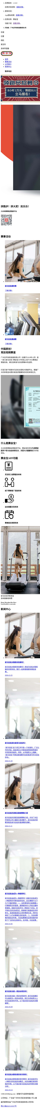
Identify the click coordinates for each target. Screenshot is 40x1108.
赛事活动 (8, 62)
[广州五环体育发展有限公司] (7, 55)
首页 (6, 59)
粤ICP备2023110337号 (9, 1106)
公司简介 (8, 64)
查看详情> (20, 7)
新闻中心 (8, 66)
